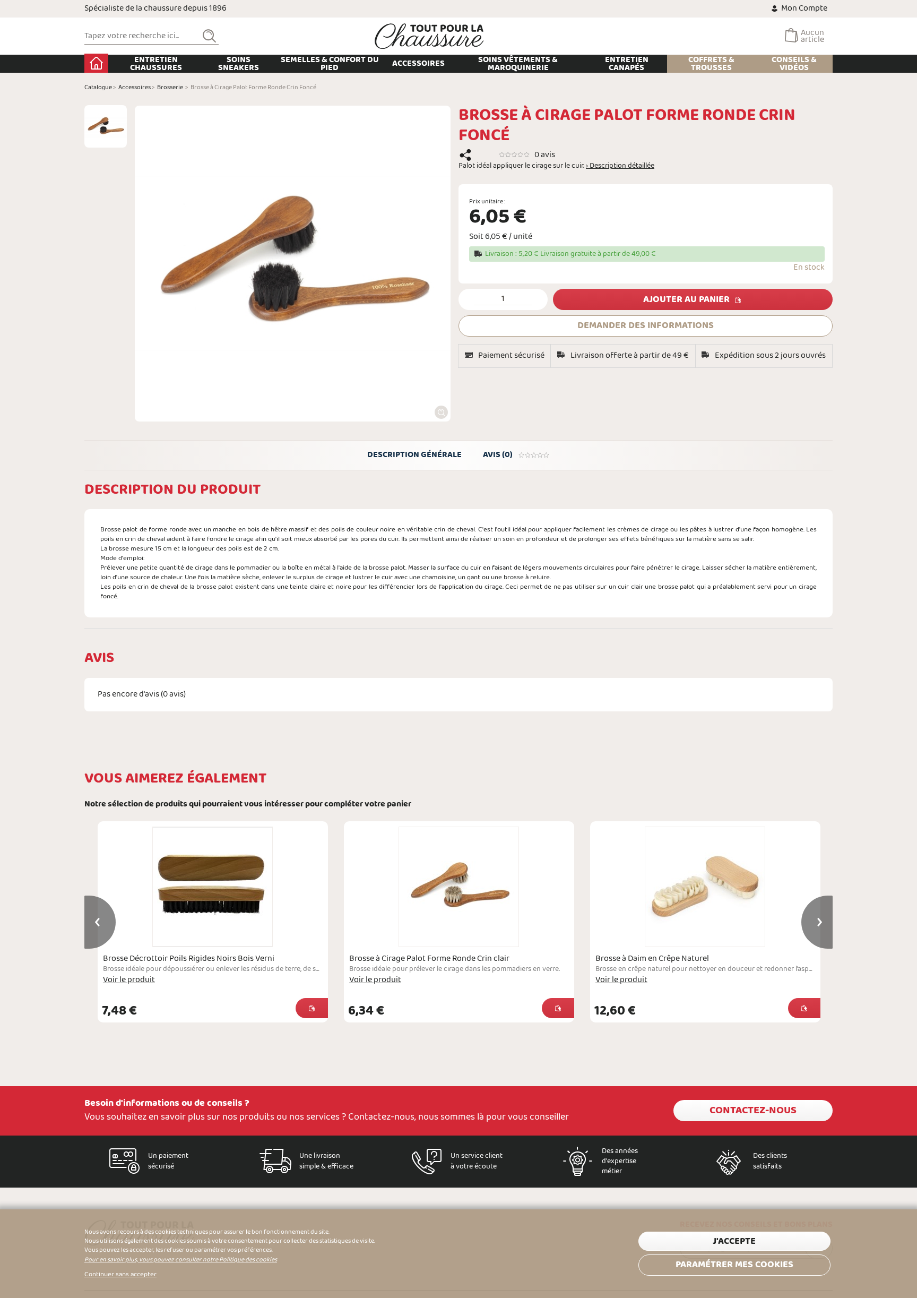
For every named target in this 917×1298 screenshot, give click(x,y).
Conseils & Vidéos (794, 64)
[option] (105, 126)
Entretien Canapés (626, 64)
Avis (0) (498, 455)
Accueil (96, 63)
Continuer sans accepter (120, 1274)
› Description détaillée (620, 166)
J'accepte (734, 1241)
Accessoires (418, 63)
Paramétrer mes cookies (734, 1265)
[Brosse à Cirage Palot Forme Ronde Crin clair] (459, 887)
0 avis (544, 155)
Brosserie (170, 87)
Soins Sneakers (238, 64)
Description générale (414, 455)
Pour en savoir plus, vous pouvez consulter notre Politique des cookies (180, 1259)
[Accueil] (429, 36)
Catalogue (98, 87)
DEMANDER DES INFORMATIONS (645, 325)
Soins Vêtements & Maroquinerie (518, 64)
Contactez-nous (753, 1111)
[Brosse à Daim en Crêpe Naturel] (705, 887)
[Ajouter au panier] (312, 1008)
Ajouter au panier (686, 299)
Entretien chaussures (156, 64)
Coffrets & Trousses (711, 64)
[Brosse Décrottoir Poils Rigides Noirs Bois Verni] (213, 887)
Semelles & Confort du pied (330, 64)
